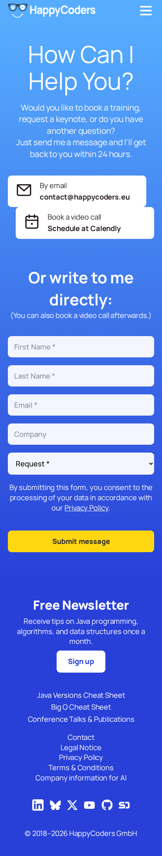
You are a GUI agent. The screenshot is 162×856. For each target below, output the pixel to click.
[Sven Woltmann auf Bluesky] (55, 806)
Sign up (81, 661)
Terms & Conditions (80, 768)
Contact (81, 737)
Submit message (81, 541)
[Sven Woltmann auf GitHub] (107, 805)
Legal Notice (81, 747)
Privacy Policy (86, 508)
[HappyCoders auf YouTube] (89, 805)
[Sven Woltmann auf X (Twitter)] (72, 805)
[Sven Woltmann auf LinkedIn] (38, 805)
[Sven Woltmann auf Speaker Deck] (124, 806)
